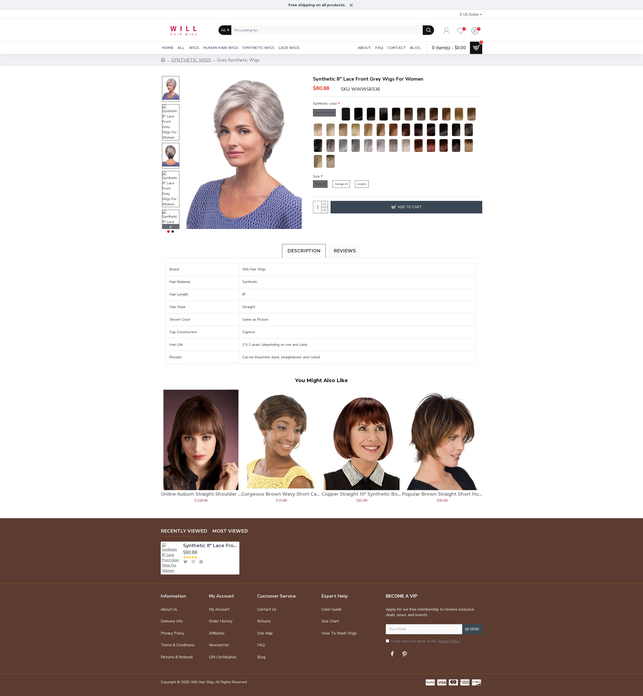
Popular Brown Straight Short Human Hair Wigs (442, 494)
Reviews (345, 251)
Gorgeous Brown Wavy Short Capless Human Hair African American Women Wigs (281, 494)
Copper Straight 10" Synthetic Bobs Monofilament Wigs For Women (362, 494)
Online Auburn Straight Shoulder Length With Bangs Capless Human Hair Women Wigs (201, 494)
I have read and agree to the (425, 641)
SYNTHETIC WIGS (191, 60)
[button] (170, 77)
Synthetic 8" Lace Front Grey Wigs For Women (210, 545)
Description (303, 251)
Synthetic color (325, 103)
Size (316, 176)
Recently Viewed (184, 531)
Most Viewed (230, 531)
